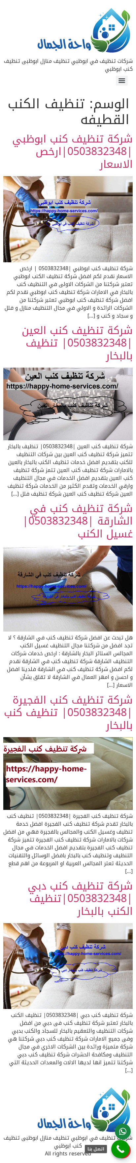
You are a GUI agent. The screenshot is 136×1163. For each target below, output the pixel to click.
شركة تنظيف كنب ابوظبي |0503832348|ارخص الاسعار (72, 151)
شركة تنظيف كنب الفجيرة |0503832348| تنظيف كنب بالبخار (68, 713)
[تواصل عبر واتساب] (123, 1131)
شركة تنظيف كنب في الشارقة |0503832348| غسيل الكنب (77, 521)
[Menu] (122, 81)
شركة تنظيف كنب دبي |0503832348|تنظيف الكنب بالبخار (80, 898)
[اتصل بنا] (120, 1149)
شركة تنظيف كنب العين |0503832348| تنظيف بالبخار (77, 343)
